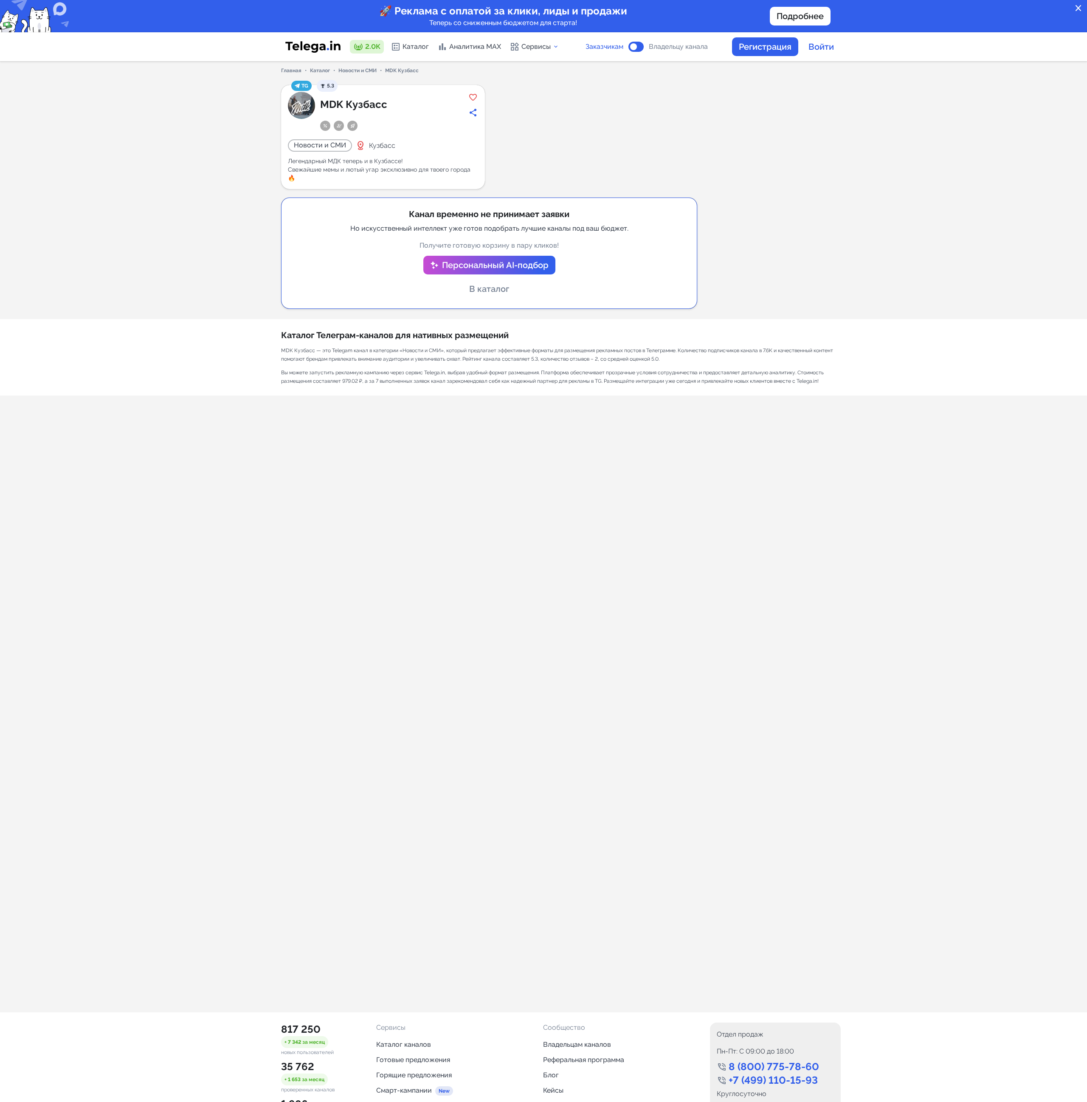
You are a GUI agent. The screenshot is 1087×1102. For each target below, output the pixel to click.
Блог (551, 1075)
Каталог (416, 46)
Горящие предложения (414, 1075)
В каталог (489, 289)
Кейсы (553, 1090)
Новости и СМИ (357, 70)
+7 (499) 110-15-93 (773, 1080)
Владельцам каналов (577, 1044)
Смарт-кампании (404, 1090)
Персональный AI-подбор (495, 265)
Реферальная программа (583, 1060)
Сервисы (536, 46)
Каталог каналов (403, 1044)
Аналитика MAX (475, 46)
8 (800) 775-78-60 (774, 1066)
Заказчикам (604, 46)
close (1078, 8)
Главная (291, 70)
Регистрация (765, 47)
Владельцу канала (678, 46)
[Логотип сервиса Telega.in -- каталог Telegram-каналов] (313, 47)
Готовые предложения (413, 1060)
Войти (821, 47)
